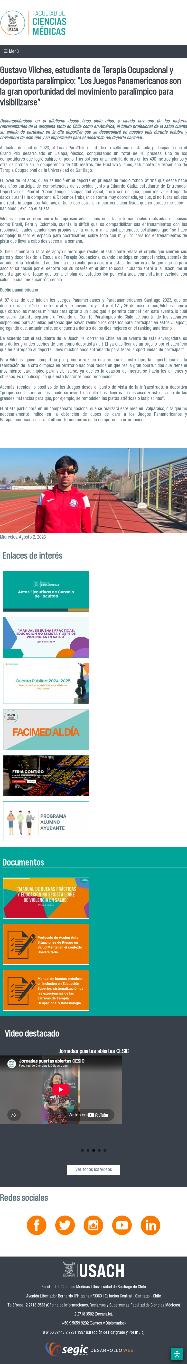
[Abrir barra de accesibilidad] (177, 1354)
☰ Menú (11, 51)
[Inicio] (93, 24)
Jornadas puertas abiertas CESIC (93, 1052)
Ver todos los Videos (93, 1170)
